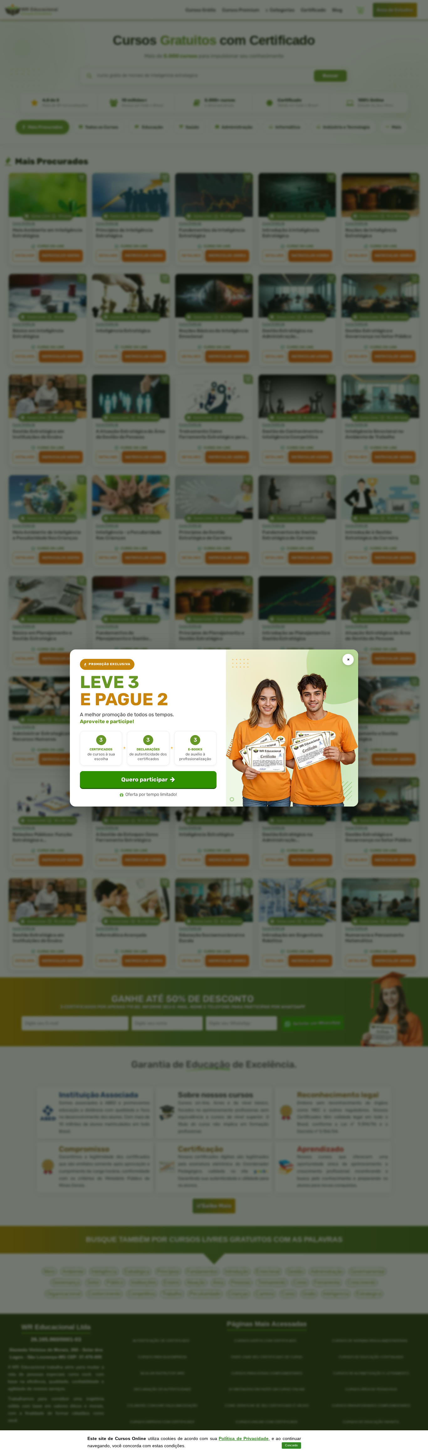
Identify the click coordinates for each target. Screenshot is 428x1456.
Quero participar (144, 779)
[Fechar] (348, 659)
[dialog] (214, 728)
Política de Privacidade (244, 1438)
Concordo (291, 1445)
